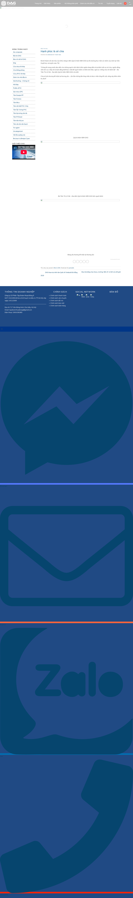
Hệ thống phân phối (71, 3)
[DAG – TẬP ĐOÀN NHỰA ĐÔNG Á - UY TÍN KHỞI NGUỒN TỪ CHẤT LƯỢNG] (9, 3)
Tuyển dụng (110, 3)
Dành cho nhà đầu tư (87, 3)
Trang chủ (38, 3)
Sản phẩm (57, 3)
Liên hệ (119, 3)
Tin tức (100, 3)
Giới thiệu (47, 3)
